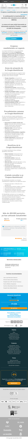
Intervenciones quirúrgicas (14, 315)
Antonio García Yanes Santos (10, 279)
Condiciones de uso (14, 336)
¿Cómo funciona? (23, 14)
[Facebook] (12, 321)
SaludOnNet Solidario (14, 365)
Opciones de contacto (14, 335)
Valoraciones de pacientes (14, 317)
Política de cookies (14, 339)
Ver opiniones (14, 308)
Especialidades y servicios (14, 312)
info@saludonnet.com (19, 32)
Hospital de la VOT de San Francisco (12, 281)
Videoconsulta (10, 7)
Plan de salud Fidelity (24, 7)
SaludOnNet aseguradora (14, 347)
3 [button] (16, 244)
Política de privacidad (14, 337)
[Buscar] (22, 5)
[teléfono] (5, 5)
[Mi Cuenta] (2, 5)
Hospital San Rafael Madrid (10, 288)
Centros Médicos (14, 314)
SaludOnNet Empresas (14, 349)
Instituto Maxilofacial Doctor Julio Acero (13, 286)
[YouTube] (21, 321)
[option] (14, 266)
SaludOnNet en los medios (14, 361)
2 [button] (14, 244)
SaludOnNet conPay (14, 348)
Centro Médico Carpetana (9, 284)
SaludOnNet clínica (14, 345)
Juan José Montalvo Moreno (10, 277)
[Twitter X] (15, 321)
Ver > (22, 220)
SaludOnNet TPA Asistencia (14, 352)
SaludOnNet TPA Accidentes (14, 351)
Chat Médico (17, 7)
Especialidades (3, 7)
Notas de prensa (14, 360)
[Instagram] (18, 321)
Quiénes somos (14, 333)
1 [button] (12, 244)
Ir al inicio (14, 38)
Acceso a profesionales (14, 353)
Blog (14, 332)
